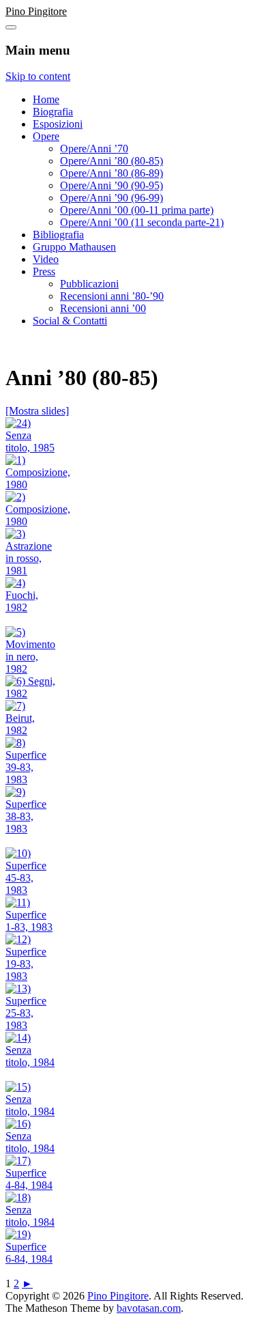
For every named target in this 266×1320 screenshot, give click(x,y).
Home (46, 99)
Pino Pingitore (36, 11)
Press (44, 271)
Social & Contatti (70, 320)
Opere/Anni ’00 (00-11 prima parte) (136, 210)
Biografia (53, 111)
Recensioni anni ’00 (103, 308)
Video (46, 259)
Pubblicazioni (89, 284)
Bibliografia (58, 234)
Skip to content (37, 76)
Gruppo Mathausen (74, 247)
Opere (46, 136)
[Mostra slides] (37, 411)
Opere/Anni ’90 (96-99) (111, 197)
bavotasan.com (149, 1308)
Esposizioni (58, 124)
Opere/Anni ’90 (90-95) (111, 185)
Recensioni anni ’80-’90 (112, 296)
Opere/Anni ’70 (94, 148)
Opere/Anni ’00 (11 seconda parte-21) (142, 222)
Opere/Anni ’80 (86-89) (111, 173)
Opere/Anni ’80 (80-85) (111, 161)
